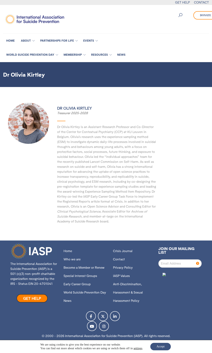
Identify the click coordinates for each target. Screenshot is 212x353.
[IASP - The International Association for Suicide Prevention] (34, 19)
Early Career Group (77, 284)
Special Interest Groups (80, 276)
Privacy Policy (123, 268)
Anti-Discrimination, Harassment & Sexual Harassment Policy (128, 292)
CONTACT (201, 2)
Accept (161, 346)
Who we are (72, 259)
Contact (119, 259)
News (67, 301)
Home (68, 251)
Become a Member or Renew (84, 268)
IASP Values (121, 276)
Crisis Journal (122, 251)
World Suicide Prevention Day (85, 292)
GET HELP (182, 2)
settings (138, 348)
